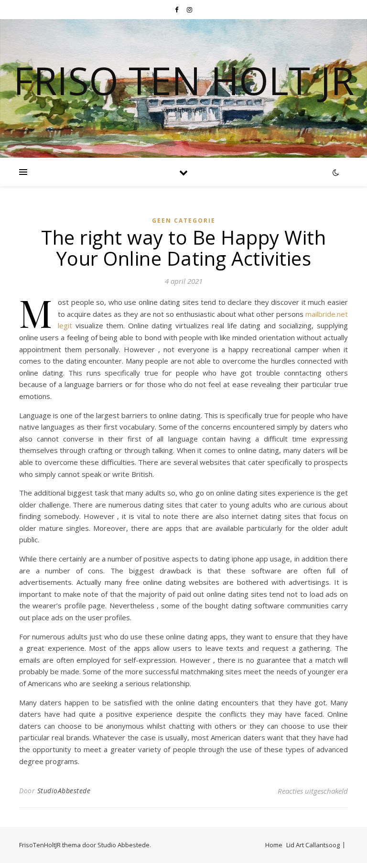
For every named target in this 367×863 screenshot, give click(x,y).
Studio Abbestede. (124, 845)
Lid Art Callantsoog (313, 845)
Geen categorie (184, 220)
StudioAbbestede (64, 790)
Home (273, 845)
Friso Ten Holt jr (183, 80)
